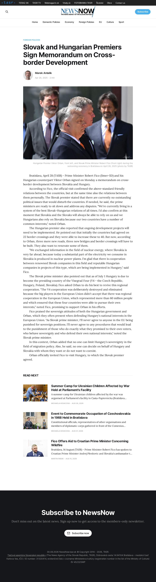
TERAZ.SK (24, 3)
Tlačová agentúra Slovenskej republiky (26, 555)
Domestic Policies (51, 22)
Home (35, 22)
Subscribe (142, 11)
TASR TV (36, 3)
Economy (69, 22)
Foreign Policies (86, 22)
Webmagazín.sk (52, 3)
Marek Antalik (43, 73)
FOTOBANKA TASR (83, 3)
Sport (121, 22)
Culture (110, 22)
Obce (109, 3)
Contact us (120, 3)
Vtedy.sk (67, 3)
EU (100, 22)
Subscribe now (80, 533)
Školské (99, 3)
